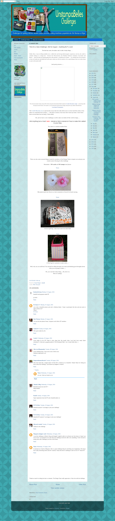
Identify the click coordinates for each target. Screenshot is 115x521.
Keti (15, 51)
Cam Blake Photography (57, 107)
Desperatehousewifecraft (39, 360)
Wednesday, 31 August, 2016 (48, 373)
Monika (16, 53)
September (95, 95)
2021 (92, 75)
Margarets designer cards (39, 434)
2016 (92, 86)
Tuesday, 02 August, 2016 (45, 328)
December (95, 88)
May (94, 128)
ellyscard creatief (37, 424)
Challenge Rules (25, 39)
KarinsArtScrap (37, 292)
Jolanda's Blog (37, 384)
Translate (95, 49)
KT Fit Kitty (36, 405)
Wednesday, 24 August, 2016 (53, 434)
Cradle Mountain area (37, 110)
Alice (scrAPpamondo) (39, 349)
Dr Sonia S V (36, 304)
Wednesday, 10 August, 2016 (48, 384)
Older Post (82, 484)
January (95, 137)
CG (15, 45)
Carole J (35, 338)
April (94, 130)
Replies (37, 370)
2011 (92, 148)
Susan (57, 197)
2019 (92, 80)
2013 (92, 144)
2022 (92, 73)
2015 (92, 139)
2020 (92, 77)
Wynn (57, 168)
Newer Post (33, 484)
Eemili (15, 49)
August (94, 97)
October (95, 93)
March (94, 132)
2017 (92, 84)
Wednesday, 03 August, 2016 (45, 338)
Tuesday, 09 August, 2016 (51, 349)
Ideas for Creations (38, 39)
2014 (92, 142)
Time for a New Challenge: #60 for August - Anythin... (96, 119)
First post (38, 284)
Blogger (67, 508)
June (94, 125)
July (94, 123)
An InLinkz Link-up (34, 280)
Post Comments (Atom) (41, 492)
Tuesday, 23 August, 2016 (49, 424)
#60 (34, 284)
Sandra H (35, 328)
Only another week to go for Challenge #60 (96, 101)
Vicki (57, 234)
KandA (35, 395)
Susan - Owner (17, 55)
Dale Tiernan (36, 319)
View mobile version (57, 488)
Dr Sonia (35, 311)
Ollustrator (56, 508)
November (95, 90)
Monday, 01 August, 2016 (48, 292)
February (95, 134)
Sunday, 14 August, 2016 (44, 395)
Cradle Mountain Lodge (71, 103)
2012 (92, 146)
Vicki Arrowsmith (18, 57)
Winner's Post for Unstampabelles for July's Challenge (96, 112)
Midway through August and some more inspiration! (96, 106)
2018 (92, 82)
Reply (34, 299)
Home (16, 39)
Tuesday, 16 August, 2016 (46, 405)
